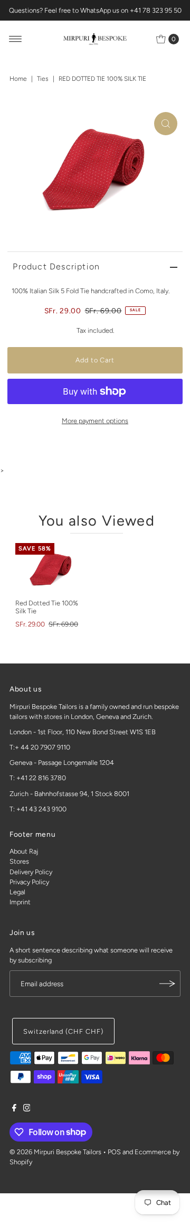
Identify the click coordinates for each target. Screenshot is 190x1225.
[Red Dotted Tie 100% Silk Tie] (51, 568)
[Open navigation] (15, 39)
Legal (17, 892)
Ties (43, 78)
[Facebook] (14, 1109)
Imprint (20, 902)
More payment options (95, 421)
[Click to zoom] (165, 123)
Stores (19, 861)
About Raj (24, 851)
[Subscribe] (167, 983)
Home (18, 78)
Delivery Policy (31, 872)
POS (114, 1152)
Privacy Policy (29, 882)
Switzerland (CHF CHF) (63, 1031)
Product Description (56, 266)
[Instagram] (27, 1109)
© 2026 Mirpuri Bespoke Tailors (55, 1152)
